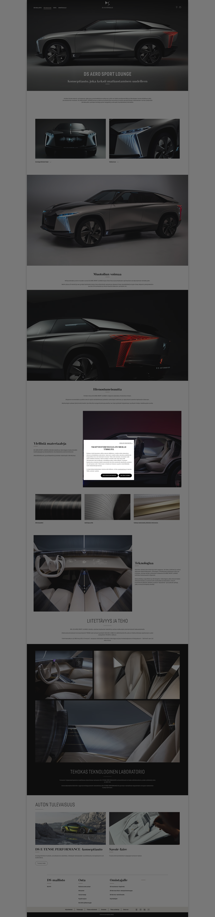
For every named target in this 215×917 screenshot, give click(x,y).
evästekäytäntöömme (122, 469)
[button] (126, 443)
